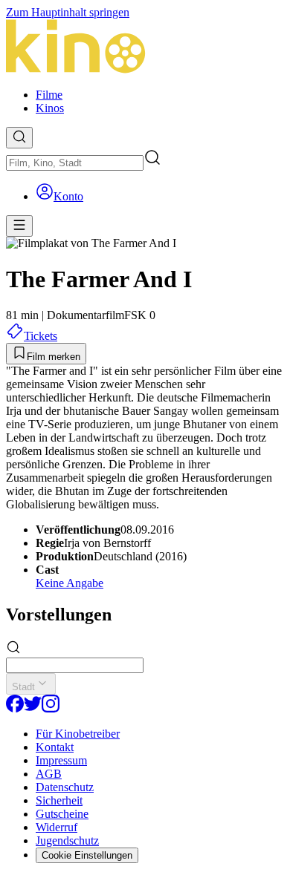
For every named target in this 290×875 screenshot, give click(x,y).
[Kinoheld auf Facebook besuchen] (15, 708)
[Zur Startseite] (145, 47)
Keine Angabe (69, 583)
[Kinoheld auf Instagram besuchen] (50, 708)
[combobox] (75, 163)
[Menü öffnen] (19, 226)
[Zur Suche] (19, 137)
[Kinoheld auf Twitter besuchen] (33, 708)
